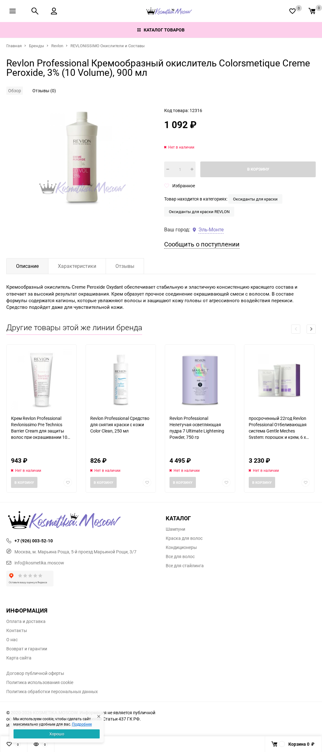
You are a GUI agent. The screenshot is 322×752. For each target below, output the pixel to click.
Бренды (36, 45)
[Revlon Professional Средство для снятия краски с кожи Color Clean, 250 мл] (120, 379)
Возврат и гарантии (26, 649)
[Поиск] (34, 11)
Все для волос (180, 556)
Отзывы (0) (44, 90)
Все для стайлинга (185, 565)
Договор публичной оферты (35, 673)
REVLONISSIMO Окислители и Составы (107, 45)
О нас (12, 639)
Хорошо (56, 734)
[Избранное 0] (292, 11)
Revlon (57, 45)
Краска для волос (184, 538)
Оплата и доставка (26, 621)
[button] (311, 329)
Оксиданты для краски (255, 199)
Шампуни (175, 529)
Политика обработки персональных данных (52, 691)
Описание (27, 266)
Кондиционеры (181, 547)
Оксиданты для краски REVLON (199, 211)
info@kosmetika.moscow (39, 563)
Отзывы (124, 266)
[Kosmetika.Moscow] (81, 520)
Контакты (16, 630)
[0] (312, 11)
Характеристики (77, 266)
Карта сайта (18, 658)
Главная (14, 45)
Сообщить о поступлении (202, 244)
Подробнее (82, 724)
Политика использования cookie (39, 682)
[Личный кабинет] (54, 11)
